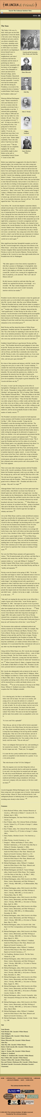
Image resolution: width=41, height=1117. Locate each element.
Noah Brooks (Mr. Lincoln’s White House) (14, 1031)
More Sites (29, 1080)
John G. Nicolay (6, 1049)
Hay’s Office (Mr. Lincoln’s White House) (14, 1058)
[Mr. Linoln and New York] (32, 1096)
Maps (22, 1080)
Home (2, 1078)
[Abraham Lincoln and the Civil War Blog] (27, 1102)
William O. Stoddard (8, 1053)
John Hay (4, 1042)
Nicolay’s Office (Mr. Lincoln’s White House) (15, 1060)
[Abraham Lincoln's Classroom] (27, 1091)
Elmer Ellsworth (6, 1038)
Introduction (10, 1078)
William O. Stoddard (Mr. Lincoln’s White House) (17, 1055)
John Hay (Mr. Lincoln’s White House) (13, 1044)
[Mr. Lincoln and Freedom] (20, 1096)
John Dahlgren (6, 1034)
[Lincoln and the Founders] (8, 1096)
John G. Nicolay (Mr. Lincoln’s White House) (15, 1051)
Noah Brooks (5, 1029)
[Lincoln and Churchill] (14, 1102)
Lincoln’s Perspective (25, 1078)
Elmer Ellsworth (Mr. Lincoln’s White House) (15, 1040)
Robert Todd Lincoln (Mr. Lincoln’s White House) (17, 1047)
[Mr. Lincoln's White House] (14, 1091)
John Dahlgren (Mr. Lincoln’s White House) (15, 1036)
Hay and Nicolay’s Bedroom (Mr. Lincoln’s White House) (19, 1062)
